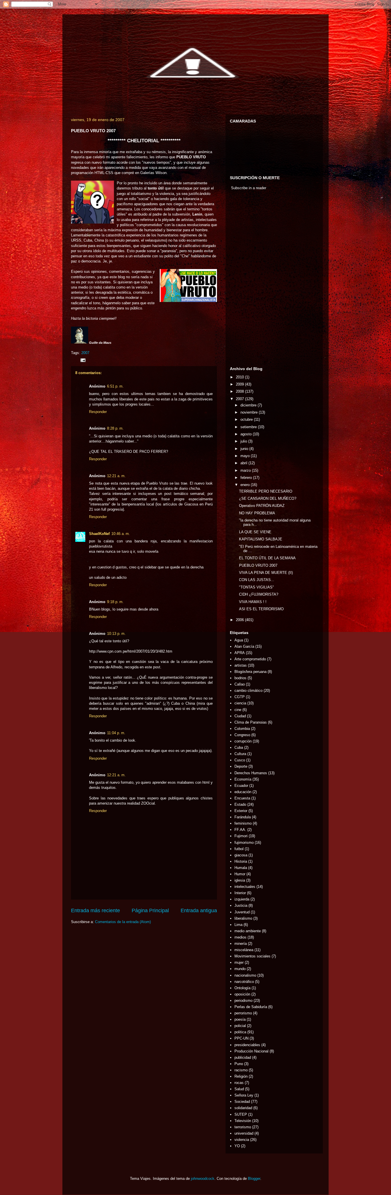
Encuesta (242, 798)
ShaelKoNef (99, 534)
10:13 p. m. (116, 633)
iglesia (239, 880)
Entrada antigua (199, 910)
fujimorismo (244, 842)
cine (237, 710)
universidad (243, 1133)
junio (244, 449)
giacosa (240, 855)
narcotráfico (244, 981)
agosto (246, 434)
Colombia (242, 728)
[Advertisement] (247, 280)
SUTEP (240, 1114)
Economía (242, 779)
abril (244, 463)
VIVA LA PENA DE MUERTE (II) (266, 572)
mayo (245, 456)
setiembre (249, 427)
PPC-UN (241, 1038)
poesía (240, 1019)
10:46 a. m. (120, 534)
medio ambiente (247, 931)
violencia (241, 1139)
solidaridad (243, 1108)
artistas (240, 665)
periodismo (243, 1000)
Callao (239, 684)
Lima (238, 925)
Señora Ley (243, 1095)
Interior (240, 893)
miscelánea (243, 950)
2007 (85, 353)
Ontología (242, 988)
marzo (246, 470)
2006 (240, 620)
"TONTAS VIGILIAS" (256, 587)
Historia (240, 861)
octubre (247, 419)
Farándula (242, 817)
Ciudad (240, 716)
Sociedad (242, 1101)
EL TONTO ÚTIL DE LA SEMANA (267, 558)
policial (240, 1026)
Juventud (242, 912)
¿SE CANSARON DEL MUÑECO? (267, 498)
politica (240, 1032)
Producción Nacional (251, 1051)
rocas (239, 1083)
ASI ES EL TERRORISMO (261, 609)
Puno (238, 1064)
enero (245, 485)
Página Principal (150, 910)
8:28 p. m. (115, 428)
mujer (239, 962)
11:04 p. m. (116, 733)
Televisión (242, 1121)
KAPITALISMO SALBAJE (260, 539)
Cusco (239, 760)
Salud (239, 1089)
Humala (240, 868)
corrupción (243, 741)
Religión (241, 1076)
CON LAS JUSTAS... (256, 580)
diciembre (249, 405)
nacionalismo (245, 975)
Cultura (240, 754)
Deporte (240, 766)
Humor (239, 874)
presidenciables (247, 1045)
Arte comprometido (250, 659)
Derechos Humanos (250, 773)
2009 (240, 384)
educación (242, 792)
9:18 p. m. (115, 602)
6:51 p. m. (115, 386)
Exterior (240, 811)
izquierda (241, 899)
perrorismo (243, 1013)
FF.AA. (240, 829)
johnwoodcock (202, 1178)
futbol (239, 849)
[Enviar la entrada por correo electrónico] (82, 360)
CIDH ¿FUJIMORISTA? (258, 594)
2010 (240, 377)
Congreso (242, 735)
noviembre (249, 412)
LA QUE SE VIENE (255, 532)
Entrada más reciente (95, 910)
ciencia (240, 703)
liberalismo (243, 918)
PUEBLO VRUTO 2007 (258, 565)
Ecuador (241, 785)
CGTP (239, 697)
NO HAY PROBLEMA (257, 513)
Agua (238, 640)
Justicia (240, 905)
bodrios (240, 678)
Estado (240, 804)
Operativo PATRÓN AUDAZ (262, 505)
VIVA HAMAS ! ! (252, 602)
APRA (239, 653)
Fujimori (241, 836)
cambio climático (248, 690)
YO (237, 1146)
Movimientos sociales (252, 956)
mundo (240, 969)
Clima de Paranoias (250, 722)
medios (240, 937)
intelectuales (244, 886)
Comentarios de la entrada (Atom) (123, 922)
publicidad (242, 1057)
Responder (98, 412)
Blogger (254, 1178)
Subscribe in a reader (248, 188)
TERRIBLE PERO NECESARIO (265, 491)
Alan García (244, 646)
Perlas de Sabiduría (250, 1007)
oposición (242, 994)
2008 (240, 391)
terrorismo (242, 1127)
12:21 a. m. (116, 476)
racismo (241, 1070)
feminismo (243, 823)
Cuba (238, 747)
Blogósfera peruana (250, 671)
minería (240, 943)
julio (244, 441)
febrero (246, 477)
